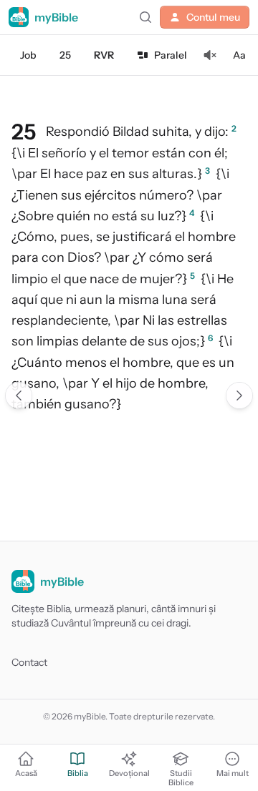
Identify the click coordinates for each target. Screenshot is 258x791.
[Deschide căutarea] (145, 17)
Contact (29, 662)
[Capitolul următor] (239, 395)
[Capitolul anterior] (19, 395)
